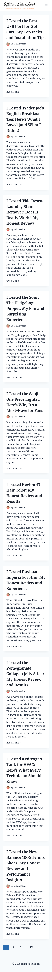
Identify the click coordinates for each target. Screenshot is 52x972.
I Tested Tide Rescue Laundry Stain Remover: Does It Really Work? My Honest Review (25, 212)
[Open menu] (46, 5)
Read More (14, 92)
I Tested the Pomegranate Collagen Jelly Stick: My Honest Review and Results (25, 673)
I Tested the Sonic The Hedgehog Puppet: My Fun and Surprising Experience (25, 308)
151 (31, 947)
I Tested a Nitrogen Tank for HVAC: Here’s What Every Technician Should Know (24, 770)
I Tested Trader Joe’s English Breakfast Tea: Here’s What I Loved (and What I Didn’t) (25, 119)
